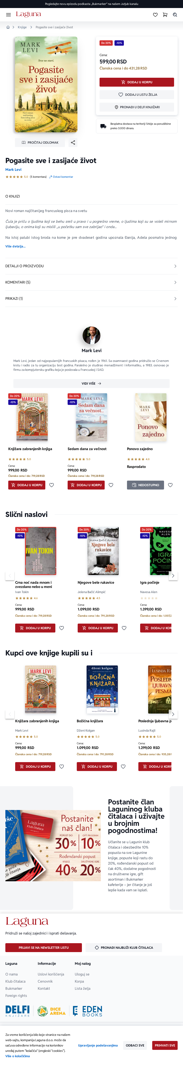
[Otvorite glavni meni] (8, 15)
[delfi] (17, 1011)
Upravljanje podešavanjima (98, 1045)
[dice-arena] (51, 1011)
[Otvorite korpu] (165, 14)
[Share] (73, 142)
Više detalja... (15, 246)
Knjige (22, 27)
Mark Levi (13, 169)
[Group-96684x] (87, 1011)
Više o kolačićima (17, 1056)
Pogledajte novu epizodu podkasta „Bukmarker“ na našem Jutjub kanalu (91, 4)
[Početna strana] (29, 15)
